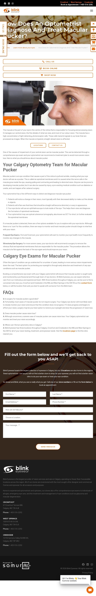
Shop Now (50, 75)
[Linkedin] (9, 3)
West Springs (76, 2)
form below (86, 382)
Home (7, 48)
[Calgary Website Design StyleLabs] (17, 566)
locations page (68, 331)
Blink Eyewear (72, 568)
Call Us (50, 61)
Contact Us (57, 145)
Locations (38, 145)
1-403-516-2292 (15, 512)
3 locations (65, 371)
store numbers (65, 382)
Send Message (48, 447)
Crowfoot (64, 2)
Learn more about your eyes (24, 48)
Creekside (88, 2)
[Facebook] (5, 3)
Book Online (50, 68)
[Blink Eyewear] (11, 10)
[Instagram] (12, 3)
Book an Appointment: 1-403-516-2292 (77, 5)
